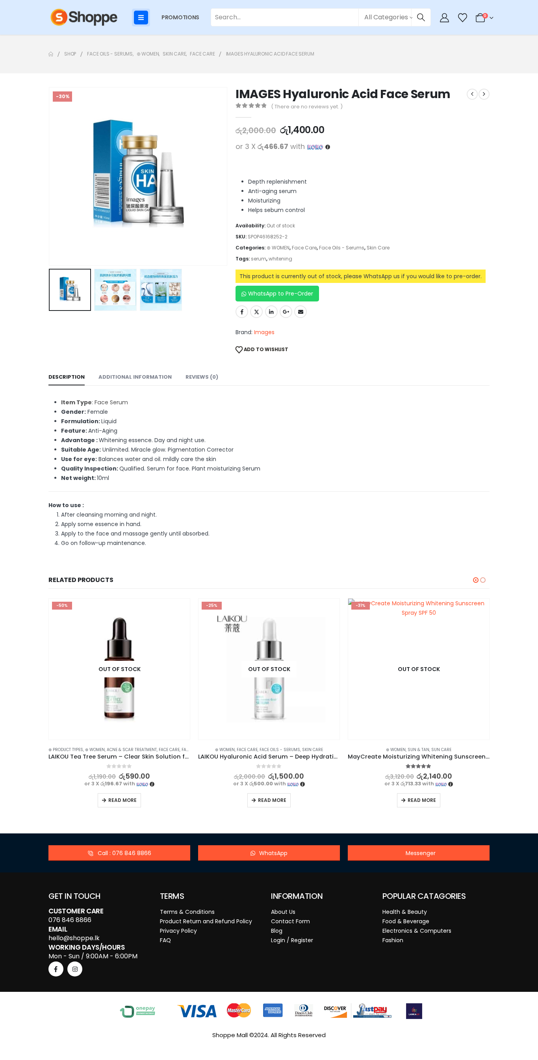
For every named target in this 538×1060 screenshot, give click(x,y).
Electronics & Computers (416, 931)
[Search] (421, 17)
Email (300, 311)
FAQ (165, 940)
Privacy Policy (178, 931)
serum (258, 258)
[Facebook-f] (55, 968)
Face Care (304, 247)
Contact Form (290, 921)
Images (264, 332)
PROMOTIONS (180, 17)
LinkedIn (271, 311)
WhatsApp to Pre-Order (280, 294)
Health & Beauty (404, 912)
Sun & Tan (418, 750)
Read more (122, 800)
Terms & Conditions (187, 912)
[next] (484, 94)
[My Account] (444, 17)
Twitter (256, 311)
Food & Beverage (405, 921)
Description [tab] (66, 377)
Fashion (392, 940)
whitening (280, 258)
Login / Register (292, 940)
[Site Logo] (83, 17)
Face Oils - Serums (341, 247)
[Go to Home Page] (50, 54)
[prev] (472, 94)
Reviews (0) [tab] (202, 377)
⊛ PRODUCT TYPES (65, 750)
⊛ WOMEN (278, 247)
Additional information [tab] (135, 377)
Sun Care (441, 750)
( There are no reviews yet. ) (307, 106)
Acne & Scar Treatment (132, 750)
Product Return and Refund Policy (206, 921)
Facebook (242, 311)
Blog (276, 931)
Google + (286, 311)
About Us (283, 912)
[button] (50, 176)
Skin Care (378, 247)
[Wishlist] (462, 17)
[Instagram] (74, 968)
